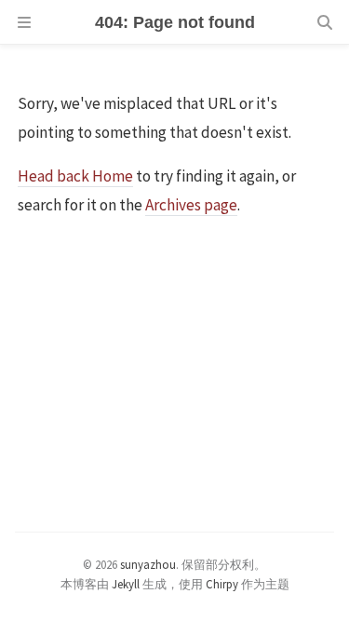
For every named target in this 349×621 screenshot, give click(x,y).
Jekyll (126, 583)
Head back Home (75, 176)
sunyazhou (148, 564)
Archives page (191, 205)
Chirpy (222, 583)
